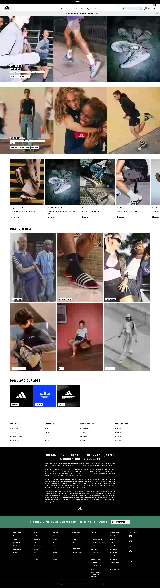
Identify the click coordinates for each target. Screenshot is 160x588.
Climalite (118, 432)
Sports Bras (13, 432)
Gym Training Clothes (16, 440)
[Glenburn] (97, 189)
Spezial (47, 436)
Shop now (15, 217)
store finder (117, 5)
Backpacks (83, 436)
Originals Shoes (84, 428)
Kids (76, 9)
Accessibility (103, 584)
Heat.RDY (118, 440)
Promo (97, 9)
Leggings (83, 440)
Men (62, 9)
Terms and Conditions (92, 584)
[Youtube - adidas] (138, 561)
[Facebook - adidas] (138, 536)
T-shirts (82, 432)
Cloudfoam (118, 436)
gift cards (138, 5)
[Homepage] (7, 8)
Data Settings (67, 584)
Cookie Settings (57, 584)
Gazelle (47, 428)
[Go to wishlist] (149, 9)
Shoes (82, 9)
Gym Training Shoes (16, 436)
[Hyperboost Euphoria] (27, 189)
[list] (80, 189)
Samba (47, 432)
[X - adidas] (138, 546)
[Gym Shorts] (133, 189)
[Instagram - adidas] (138, 541)
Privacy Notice (81, 584)
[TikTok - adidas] (138, 556)
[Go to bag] (154, 9)
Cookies (74, 584)
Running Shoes (14, 428)
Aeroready (118, 428)
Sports (89, 9)
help (123, 5)
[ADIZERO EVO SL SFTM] (62, 189)
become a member (147, 5)
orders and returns (130, 5)
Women (69, 9)
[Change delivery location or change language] (154, 5)
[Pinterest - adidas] (138, 551)
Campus (47, 440)
